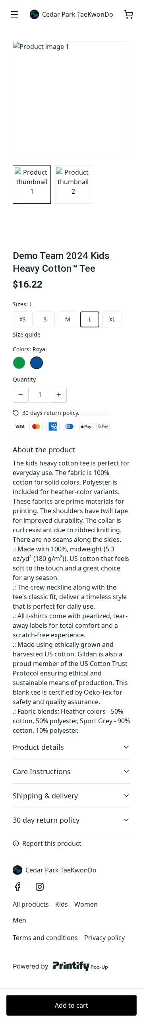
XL (112, 319)
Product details (38, 747)
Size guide (27, 334)
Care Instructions (42, 771)
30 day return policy (46, 820)
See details (95, 413)
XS (22, 319)
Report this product (51, 843)
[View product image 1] (32, 184)
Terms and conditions (45, 937)
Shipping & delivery (45, 795)
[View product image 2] (73, 184)
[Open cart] (129, 14)
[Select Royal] (36, 362)
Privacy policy (104, 937)
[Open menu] (14, 14)
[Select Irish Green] (19, 362)
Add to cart (71, 1005)
